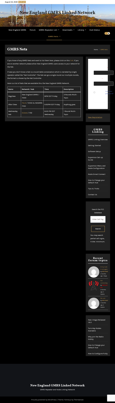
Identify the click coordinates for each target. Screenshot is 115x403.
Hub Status (94, 30)
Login (103, 100)
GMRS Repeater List (48, 30)
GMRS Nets (53, 36)
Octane (24, 113)
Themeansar (79, 400)
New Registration (95, 117)
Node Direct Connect (96, 174)
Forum (33, 30)
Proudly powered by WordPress (44, 400)
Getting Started (94, 145)
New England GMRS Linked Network (57, 13)
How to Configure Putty (97, 353)
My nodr (102, 298)
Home (96, 49)
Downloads (67, 30)
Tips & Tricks (93, 189)
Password (98, 79)
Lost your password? (109, 92)
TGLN (24, 103)
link (71, 60)
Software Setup (94, 151)
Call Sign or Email (101, 68)
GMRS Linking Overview (98, 139)
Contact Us (92, 194)
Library (81, 30)
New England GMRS (17, 30)
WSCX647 (105, 271)
